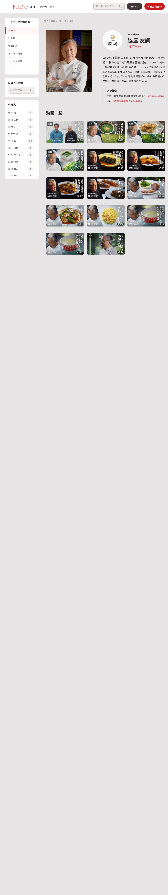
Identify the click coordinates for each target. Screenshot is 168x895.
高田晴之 (19, 148)
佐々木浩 (19, 133)
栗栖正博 (19, 119)
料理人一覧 (56, 21)
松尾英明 (19, 169)
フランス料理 (15, 61)
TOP (45, 21)
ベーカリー (14, 69)
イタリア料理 (15, 53)
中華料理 (13, 45)
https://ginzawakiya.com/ (128, 100)
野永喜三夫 (19, 155)
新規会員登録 (154, 6)
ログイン (134, 6)
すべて (12, 30)
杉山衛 (20, 140)
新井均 (19, 112)
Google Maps (156, 96)
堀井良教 (19, 162)
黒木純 (19, 126)
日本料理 (13, 38)
